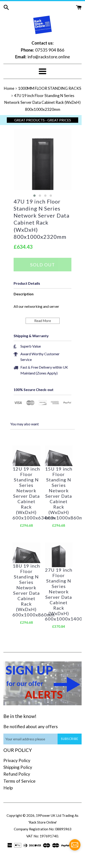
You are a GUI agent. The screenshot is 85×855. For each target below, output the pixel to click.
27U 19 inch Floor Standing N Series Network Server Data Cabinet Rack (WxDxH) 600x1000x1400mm (59, 594)
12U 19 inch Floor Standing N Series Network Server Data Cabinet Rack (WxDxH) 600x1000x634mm (26, 493)
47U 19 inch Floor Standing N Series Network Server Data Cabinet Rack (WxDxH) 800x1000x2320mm (41, 219)
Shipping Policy (17, 767)
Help (8, 787)
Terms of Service (19, 781)
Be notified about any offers (30, 726)
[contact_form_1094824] (74, 844)
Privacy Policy (16, 760)
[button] (34, 195)
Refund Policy (16, 774)
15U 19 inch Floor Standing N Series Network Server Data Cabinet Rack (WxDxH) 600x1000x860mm (59, 493)
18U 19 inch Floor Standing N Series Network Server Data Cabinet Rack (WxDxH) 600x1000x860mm (26, 590)
